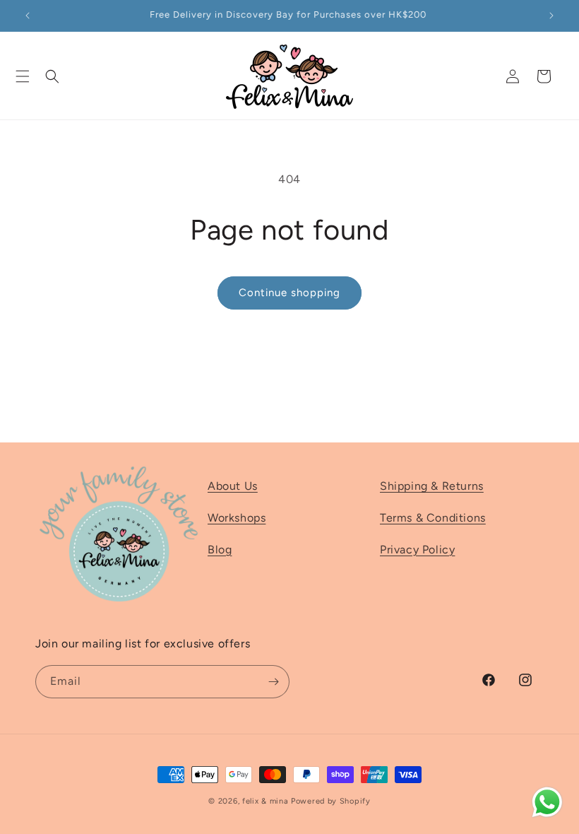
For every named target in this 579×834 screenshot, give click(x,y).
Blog (220, 549)
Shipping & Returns (432, 486)
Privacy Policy (417, 549)
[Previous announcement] (27, 15)
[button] (22, 76)
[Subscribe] (273, 681)
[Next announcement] (551, 15)
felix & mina (265, 801)
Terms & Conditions (433, 517)
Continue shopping (289, 292)
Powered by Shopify (331, 801)
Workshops (236, 517)
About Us (233, 486)
